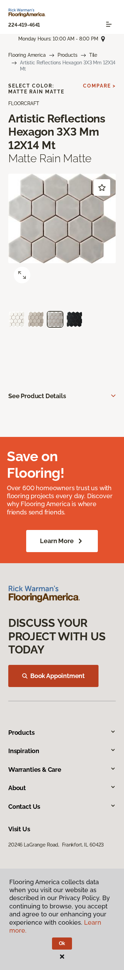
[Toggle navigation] (109, 24)
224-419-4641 (24, 25)
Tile (93, 55)
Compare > (99, 86)
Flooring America (27, 55)
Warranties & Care (34, 769)
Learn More (56, 541)
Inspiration (23, 750)
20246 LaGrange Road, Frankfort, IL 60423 (56, 845)
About (17, 787)
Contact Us (24, 806)
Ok (62, 943)
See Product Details (37, 396)
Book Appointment (57, 675)
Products (68, 55)
